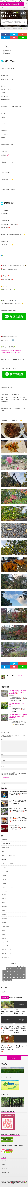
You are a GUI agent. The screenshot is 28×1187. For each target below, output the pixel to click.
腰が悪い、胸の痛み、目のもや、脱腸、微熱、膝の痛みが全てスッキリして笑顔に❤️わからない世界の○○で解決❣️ (18, 810)
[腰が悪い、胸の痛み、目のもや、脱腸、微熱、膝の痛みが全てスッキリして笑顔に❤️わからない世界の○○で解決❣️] (4, 811)
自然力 (3, 851)
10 (14, 971)
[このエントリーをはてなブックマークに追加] (5, 37)
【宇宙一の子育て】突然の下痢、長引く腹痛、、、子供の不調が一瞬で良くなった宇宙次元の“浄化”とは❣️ (18, 802)
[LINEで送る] (22, 37)
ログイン (4, 1160)
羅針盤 (3, 930)
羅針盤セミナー (5, 934)
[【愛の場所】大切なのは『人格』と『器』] (4, 705)
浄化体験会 (4, 918)
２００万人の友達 (10, 23)
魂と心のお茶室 (5, 957)
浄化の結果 (4, 914)
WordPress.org (5, 1172)
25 (17, 977)
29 (7, 980)
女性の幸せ (4, 875)
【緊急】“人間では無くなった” (7, 1012)
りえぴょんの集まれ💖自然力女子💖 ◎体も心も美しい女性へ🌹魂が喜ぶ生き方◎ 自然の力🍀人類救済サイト (14, 1183)
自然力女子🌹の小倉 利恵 (8, 855)
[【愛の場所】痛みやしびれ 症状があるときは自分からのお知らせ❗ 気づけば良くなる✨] (4, 717)
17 (14, 974)
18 (17, 974)
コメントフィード (6, 1168)
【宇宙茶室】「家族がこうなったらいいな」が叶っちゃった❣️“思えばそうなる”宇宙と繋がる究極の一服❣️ (18, 827)
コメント (3, 739)
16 (10, 974)
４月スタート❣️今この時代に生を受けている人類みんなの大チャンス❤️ (7, 1048)
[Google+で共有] (22, 34)
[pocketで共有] (14, 37)
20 (23, 974)
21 (4, 977)
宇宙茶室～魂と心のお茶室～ (8, 887)
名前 (2, 754)
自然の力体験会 (5, 945)
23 (10, 977)
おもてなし (5, 21)
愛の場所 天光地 (8, 50)
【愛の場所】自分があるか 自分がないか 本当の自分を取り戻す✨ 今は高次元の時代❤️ (18, 692)
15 (7, 974)
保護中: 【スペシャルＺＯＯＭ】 (20, 1046)
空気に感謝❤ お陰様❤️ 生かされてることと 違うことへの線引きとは (7, 1029)
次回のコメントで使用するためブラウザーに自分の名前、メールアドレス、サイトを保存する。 (14, 774)
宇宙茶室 (4, 883)
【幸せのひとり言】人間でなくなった (20, 1012)
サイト (2, 766)
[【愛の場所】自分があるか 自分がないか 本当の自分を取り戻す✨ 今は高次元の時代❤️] (4, 693)
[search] (26, 783)
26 (20, 977)
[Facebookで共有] (5, 34)
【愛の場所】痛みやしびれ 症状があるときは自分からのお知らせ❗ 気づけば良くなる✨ (18, 716)
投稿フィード (5, 1164)
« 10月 (3, 982)
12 (20, 971)
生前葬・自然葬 (5, 926)
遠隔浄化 (3, 23)
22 (7, 977)
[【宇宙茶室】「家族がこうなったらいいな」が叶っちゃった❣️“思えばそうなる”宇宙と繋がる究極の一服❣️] (4, 828)
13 (23, 971)
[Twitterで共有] (14, 34)
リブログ (4, 867)
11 (17, 971)
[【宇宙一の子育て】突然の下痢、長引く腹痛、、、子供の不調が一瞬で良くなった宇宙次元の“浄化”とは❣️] (4, 803)
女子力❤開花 (5, 871)
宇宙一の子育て (5, 879)
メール (3, 760)
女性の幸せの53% (12, 7)
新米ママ (12, 22)
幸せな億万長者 (7, 53)
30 (10, 980)
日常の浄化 (4, 906)
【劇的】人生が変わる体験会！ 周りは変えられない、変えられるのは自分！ (20, 1029)
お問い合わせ (3, 7)
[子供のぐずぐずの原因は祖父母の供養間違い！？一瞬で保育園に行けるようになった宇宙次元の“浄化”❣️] (4, 794)
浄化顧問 (4, 922)
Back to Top (14, 1058)
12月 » (7, 982)
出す (9, 21)
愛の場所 (8, 22)
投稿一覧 (20, 676)
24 (14, 977)
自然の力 (11, 19)
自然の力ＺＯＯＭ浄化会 (7, 953)
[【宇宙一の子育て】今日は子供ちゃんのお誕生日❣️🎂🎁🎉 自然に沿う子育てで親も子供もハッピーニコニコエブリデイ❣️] (4, 820)
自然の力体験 (5, 942)
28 (4, 980)
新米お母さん (5, 898)
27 (23, 977)
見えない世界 (22, 22)
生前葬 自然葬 (22, 7)
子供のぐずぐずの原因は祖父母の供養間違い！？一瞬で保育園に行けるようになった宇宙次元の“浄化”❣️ (18, 793)
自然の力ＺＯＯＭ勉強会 (7, 949)
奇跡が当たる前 (17, 21)
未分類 (3, 910)
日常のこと (4, 902)
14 (4, 974)
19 (20, 974)
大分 (12, 21)
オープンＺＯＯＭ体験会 (7, 863)
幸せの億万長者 (5, 891)
